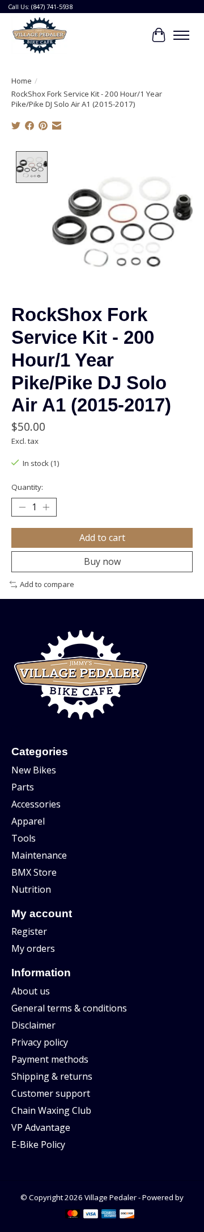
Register (29, 931)
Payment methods (49, 1059)
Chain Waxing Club (51, 1110)
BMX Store (34, 872)
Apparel (28, 821)
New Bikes (33, 770)
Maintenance (39, 855)
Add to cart (102, 537)
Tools (23, 838)
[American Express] (108, 1215)
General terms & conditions (69, 1008)
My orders (33, 948)
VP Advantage (40, 1127)
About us (30, 991)
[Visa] (90, 1215)
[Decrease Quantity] (22, 507)
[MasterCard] (72, 1215)
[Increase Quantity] (46, 507)
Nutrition (31, 889)
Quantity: (27, 487)
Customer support (50, 1093)
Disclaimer (33, 1025)
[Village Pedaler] (39, 35)
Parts (22, 787)
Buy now (102, 561)
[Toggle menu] (181, 35)
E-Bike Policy (38, 1144)
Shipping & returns (51, 1076)
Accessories (36, 804)
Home (21, 81)
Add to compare (47, 584)
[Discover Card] (127, 1215)
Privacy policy (39, 1042)
